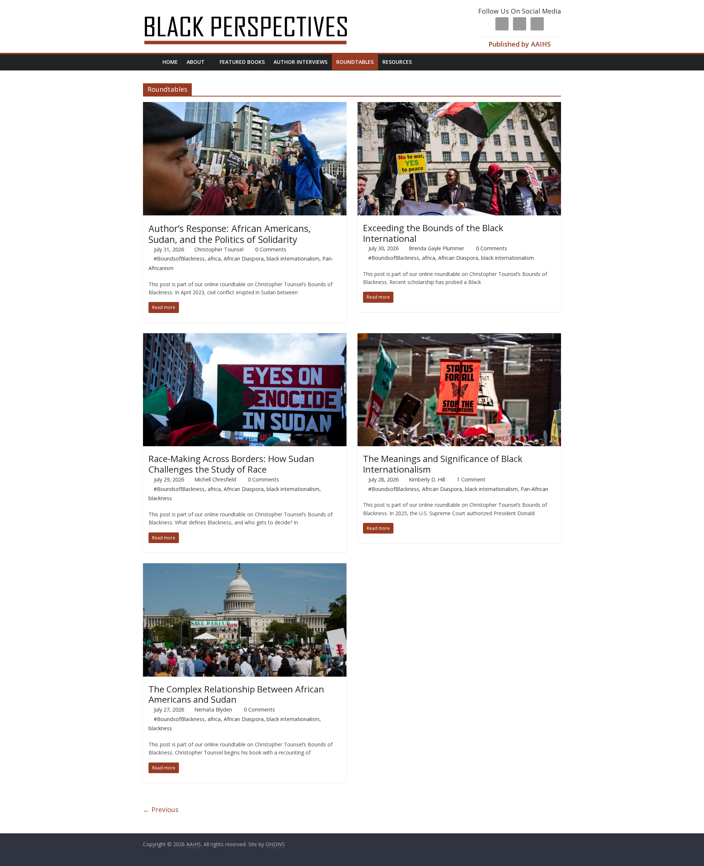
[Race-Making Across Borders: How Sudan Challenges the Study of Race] (244, 338)
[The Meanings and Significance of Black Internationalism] (459, 338)
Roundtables (355, 61)
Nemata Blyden (213, 709)
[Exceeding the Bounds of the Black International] (459, 106)
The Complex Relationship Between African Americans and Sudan (236, 694)
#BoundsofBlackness (179, 258)
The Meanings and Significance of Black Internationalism (442, 463)
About (196, 61)
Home (170, 61)
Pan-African (534, 488)
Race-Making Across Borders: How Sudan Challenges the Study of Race (231, 463)
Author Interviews (300, 61)
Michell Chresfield (215, 479)
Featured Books (242, 61)
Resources (397, 61)
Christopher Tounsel (218, 249)
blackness (160, 498)
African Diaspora (244, 258)
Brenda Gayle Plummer (436, 248)
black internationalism (293, 258)
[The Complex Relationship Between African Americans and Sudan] (244, 568)
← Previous (161, 809)
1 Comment (470, 479)
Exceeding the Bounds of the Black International (433, 233)
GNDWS (275, 844)
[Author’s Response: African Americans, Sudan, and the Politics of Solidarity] (244, 106)
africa (214, 258)
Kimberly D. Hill (427, 479)
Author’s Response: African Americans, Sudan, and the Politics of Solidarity (229, 233)
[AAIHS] (255, 12)
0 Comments (270, 249)
